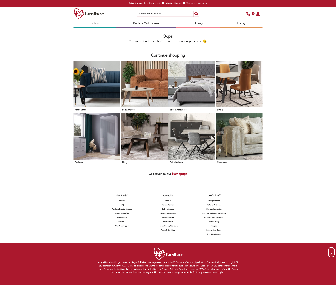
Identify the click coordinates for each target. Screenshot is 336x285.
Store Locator (122, 217)
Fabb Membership (214, 234)
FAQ (122, 205)
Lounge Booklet (214, 201)
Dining (198, 23)
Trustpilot (214, 226)
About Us (168, 201)
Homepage (179, 174)
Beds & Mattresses (146, 23)
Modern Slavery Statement (168, 226)
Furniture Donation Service (122, 209)
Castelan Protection (213, 205)
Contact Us (122, 201)
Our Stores (122, 222)
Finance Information (168, 213)
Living (241, 23)
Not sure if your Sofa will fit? (214, 217)
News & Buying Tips (122, 213)
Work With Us (168, 222)
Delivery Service (168, 209)
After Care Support (122, 226)
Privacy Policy (214, 222)
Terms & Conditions (168, 230)
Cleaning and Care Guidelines (214, 213)
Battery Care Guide (213, 230)
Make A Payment (168, 205)
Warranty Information (214, 209)
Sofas (95, 23)
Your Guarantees (168, 217)
